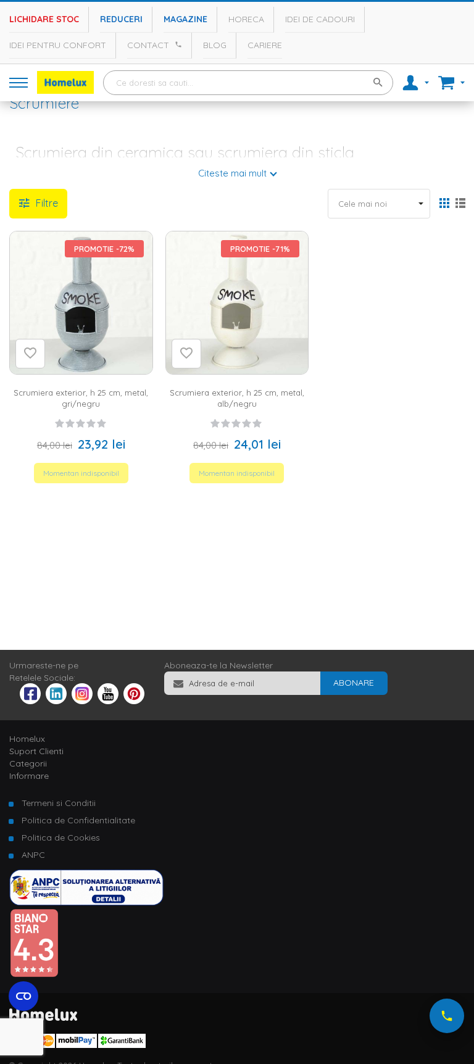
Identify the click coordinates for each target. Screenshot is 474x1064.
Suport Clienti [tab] (36, 751)
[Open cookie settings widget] (23, 996)
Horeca (246, 19)
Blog (215, 45)
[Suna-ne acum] (447, 1016)
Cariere (264, 45)
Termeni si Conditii (59, 802)
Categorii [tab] (28, 763)
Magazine (185, 19)
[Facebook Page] (30, 696)
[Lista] (460, 204)
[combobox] (248, 82)
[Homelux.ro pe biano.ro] (34, 974)
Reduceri (121, 19)
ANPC (33, 854)
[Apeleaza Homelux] (176, 44)
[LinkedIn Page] (56, 701)
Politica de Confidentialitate (78, 820)
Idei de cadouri (320, 19)
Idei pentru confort (57, 45)
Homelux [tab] (27, 738)
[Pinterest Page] (133, 701)
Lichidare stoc (44, 19)
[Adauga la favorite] (30, 353)
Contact (148, 45)
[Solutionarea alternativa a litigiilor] (86, 902)
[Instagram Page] (82, 701)
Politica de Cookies (61, 837)
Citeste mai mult (232, 173)
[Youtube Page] (108, 701)
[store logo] (65, 82)
